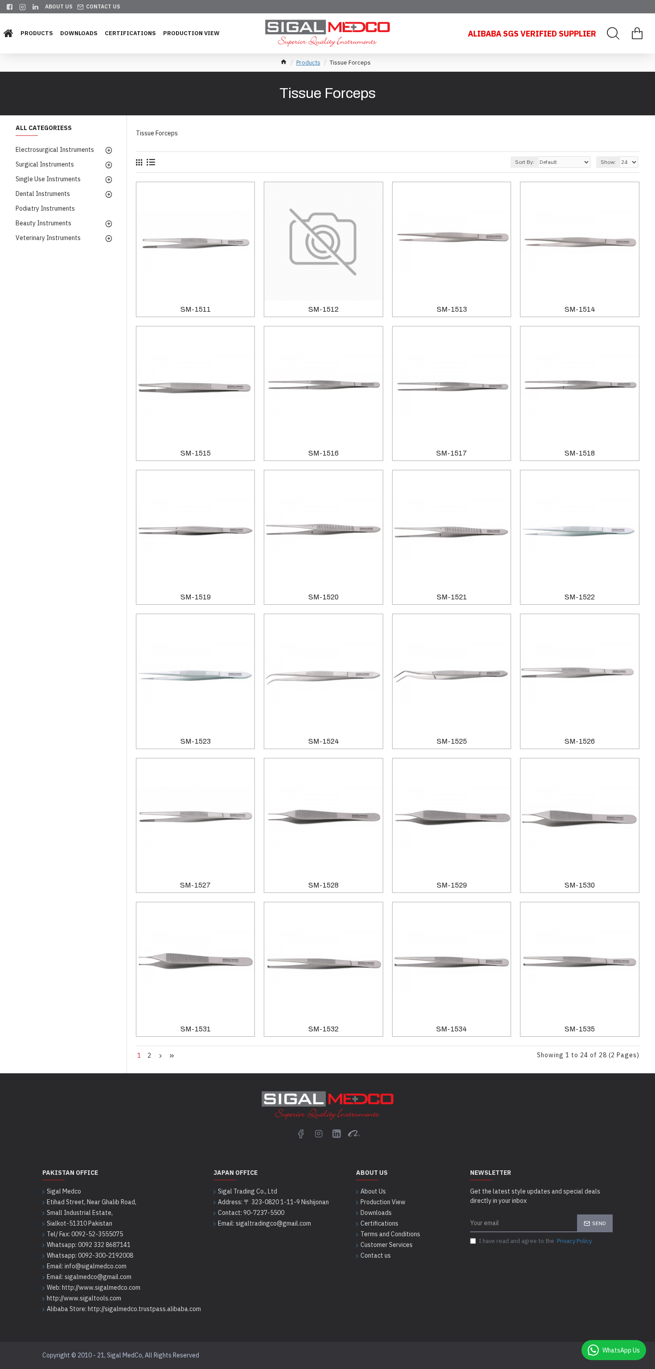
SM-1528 (323, 885)
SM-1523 (195, 741)
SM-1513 (452, 309)
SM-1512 (323, 309)
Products (308, 62)
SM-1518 (580, 453)
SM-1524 (323, 741)
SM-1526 (580, 741)
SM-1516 (323, 453)
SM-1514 (580, 309)
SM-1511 (195, 309)
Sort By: (524, 162)
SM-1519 (195, 597)
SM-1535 (580, 1029)
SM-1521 (452, 597)
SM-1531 (195, 1029)
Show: (608, 162)
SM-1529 (452, 885)
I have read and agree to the (535, 1241)
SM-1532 (323, 1029)
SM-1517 (451, 453)
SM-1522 (580, 597)
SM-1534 (451, 1029)
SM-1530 (580, 885)
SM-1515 (195, 453)
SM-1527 (195, 885)
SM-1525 (452, 741)
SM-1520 (323, 597)
